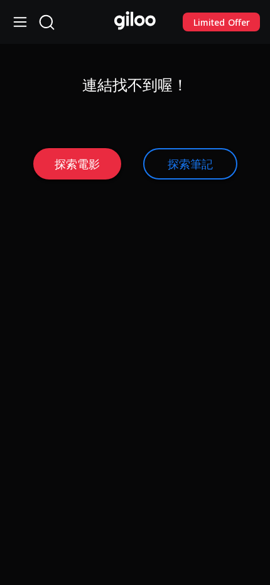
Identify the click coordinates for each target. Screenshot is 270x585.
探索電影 (77, 163)
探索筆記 (190, 163)
